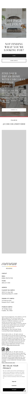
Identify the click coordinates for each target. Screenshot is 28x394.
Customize (14, 385)
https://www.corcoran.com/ (8, 362)
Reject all (14, 381)
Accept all (14, 389)
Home (14, 55)
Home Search (14, 60)
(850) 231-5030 (6, 282)
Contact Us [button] (14, 109)
